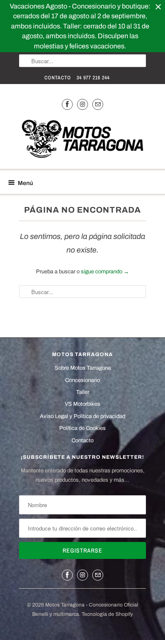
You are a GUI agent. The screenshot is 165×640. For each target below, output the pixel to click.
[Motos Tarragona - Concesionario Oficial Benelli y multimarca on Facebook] (67, 104)
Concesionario (82, 380)
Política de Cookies (82, 428)
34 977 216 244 (93, 77)
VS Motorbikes (82, 404)
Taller (82, 392)
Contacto (57, 77)
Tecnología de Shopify (107, 614)
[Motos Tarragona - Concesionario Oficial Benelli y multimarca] (82, 140)
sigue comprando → (105, 272)
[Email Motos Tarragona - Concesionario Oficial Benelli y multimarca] (97, 104)
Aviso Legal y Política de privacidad (82, 416)
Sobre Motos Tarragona (83, 368)
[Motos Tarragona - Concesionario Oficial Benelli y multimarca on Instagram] (82, 104)
